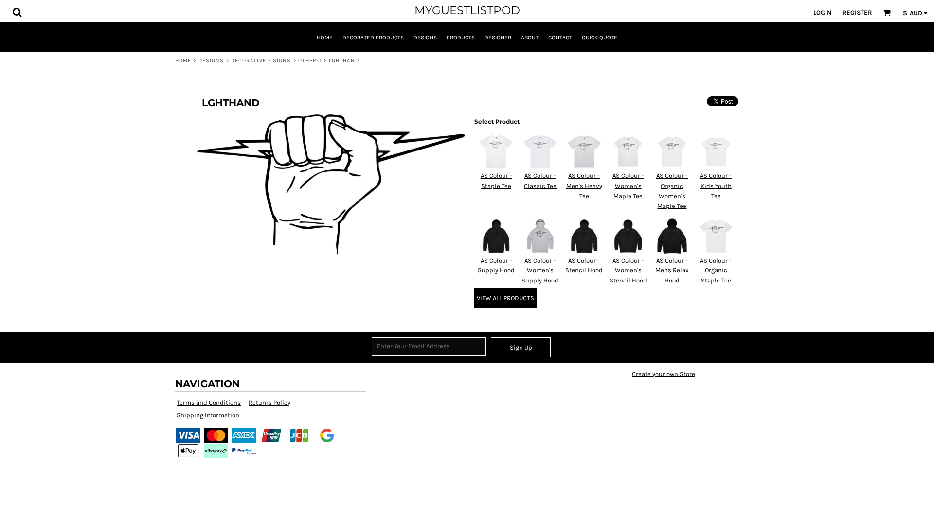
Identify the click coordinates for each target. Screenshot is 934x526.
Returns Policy (269, 402)
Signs (282, 60)
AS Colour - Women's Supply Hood (539, 270)
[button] (17, 12)
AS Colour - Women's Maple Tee (628, 186)
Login (822, 12)
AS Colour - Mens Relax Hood (672, 270)
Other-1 (310, 60)
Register (857, 12)
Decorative (248, 60)
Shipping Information (208, 415)
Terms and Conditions (209, 402)
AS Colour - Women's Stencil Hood (628, 270)
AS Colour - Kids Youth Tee (716, 186)
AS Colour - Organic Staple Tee (716, 270)
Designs (211, 60)
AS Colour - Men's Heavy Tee (584, 186)
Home (183, 60)
